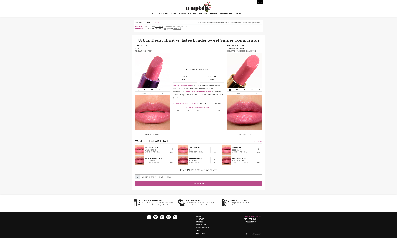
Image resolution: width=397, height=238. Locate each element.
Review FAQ (201, 225)
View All (155, 23)
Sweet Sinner (221, 40)
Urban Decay (150, 40)
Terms (198, 231)
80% (178, 111)
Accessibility (201, 233)
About (199, 216)
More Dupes (152, 135)
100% (218, 111)
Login (260, 2)
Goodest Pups (250, 222)
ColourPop (139, 29)
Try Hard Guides (251, 219)
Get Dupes (198, 183)
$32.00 (255, 93)
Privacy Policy (202, 228)
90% (198, 111)
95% (208, 111)
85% (188, 111)
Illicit (169, 40)
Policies (199, 222)
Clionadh (139, 27)
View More (257, 141)
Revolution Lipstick (143, 51)
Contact (200, 219)
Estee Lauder (194, 40)
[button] (153, 14)
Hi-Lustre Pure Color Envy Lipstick (242, 51)
